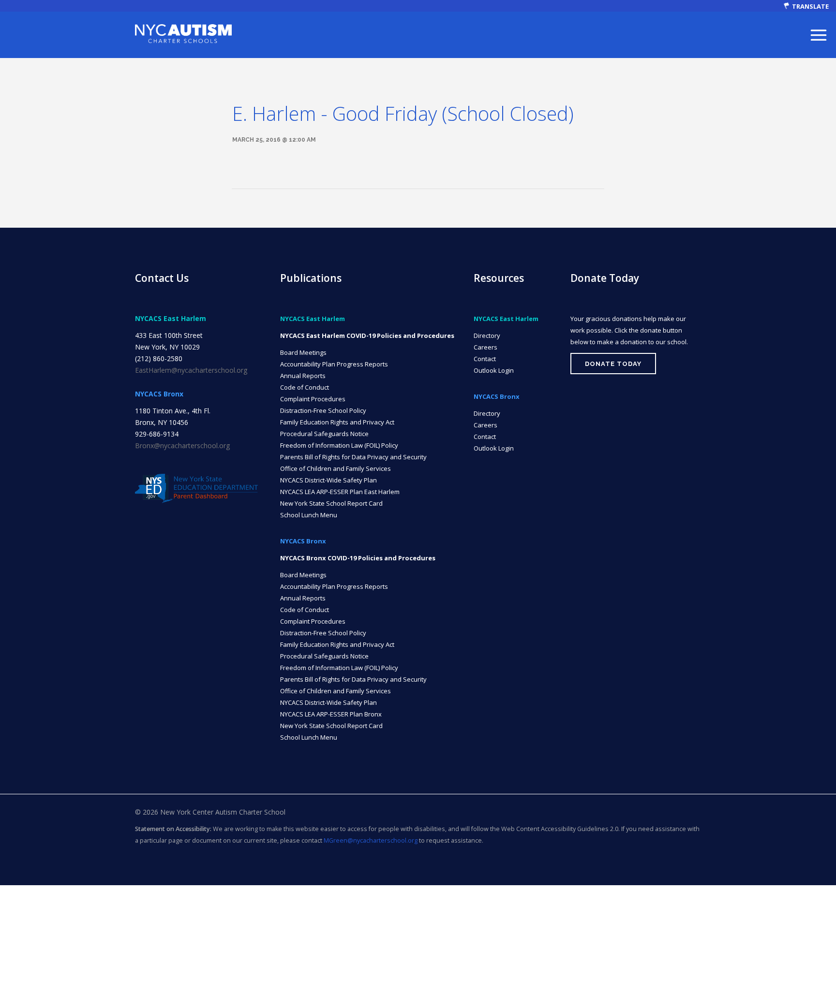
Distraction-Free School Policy (323, 410)
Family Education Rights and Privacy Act (337, 422)
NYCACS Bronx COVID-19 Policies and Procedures (357, 558)
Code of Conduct (304, 387)
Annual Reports (303, 375)
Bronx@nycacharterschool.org (182, 445)
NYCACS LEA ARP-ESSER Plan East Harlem (340, 491)
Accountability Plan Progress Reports (334, 364)
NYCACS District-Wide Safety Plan (328, 480)
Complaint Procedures (312, 398)
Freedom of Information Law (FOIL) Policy (339, 445)
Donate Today (613, 363)
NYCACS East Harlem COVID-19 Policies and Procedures (367, 335)
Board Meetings (303, 352)
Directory (487, 335)
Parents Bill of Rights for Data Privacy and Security (353, 457)
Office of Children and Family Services (335, 468)
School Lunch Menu (308, 515)
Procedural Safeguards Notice (324, 433)
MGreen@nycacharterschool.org (371, 840)
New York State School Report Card (331, 503)
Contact (485, 358)
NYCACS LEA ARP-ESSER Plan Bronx (331, 714)
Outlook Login (494, 370)
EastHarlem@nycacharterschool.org (191, 370)
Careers (485, 347)
